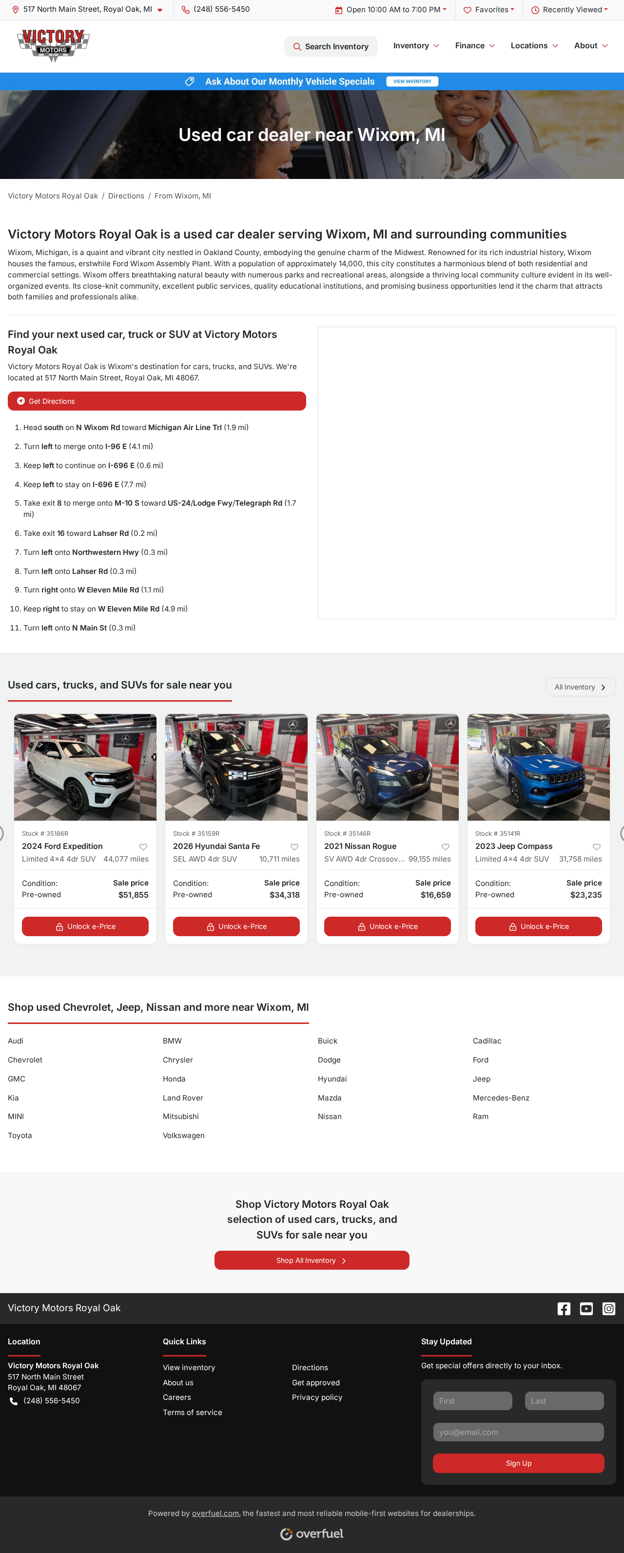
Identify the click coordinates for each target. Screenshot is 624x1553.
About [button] (586, 45)
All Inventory (575, 687)
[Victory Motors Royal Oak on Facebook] (560, 1308)
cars (201, 366)
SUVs (263, 366)
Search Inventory (337, 46)
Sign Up (519, 1463)
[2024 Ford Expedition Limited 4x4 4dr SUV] (85, 767)
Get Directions (52, 401)
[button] (91, 9)
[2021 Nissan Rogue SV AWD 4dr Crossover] (387, 767)
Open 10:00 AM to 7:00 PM (394, 9)
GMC (16, 1078)
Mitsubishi (181, 1116)
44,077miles (126, 859)
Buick (327, 1040)
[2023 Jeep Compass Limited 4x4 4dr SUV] (539, 767)
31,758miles (580, 859)
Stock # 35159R (196, 833)
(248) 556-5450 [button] (222, 9)
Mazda (330, 1097)
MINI (16, 1116)
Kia (13, 1097)
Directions (310, 1367)
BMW (172, 1040)
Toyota (20, 1135)
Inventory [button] (411, 45)
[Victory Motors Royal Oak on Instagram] (605, 1308)
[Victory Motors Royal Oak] (53, 46)
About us (178, 1382)
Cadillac (487, 1040)
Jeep (481, 1078)
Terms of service (192, 1412)
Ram (480, 1116)
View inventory (189, 1367)
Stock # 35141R (497, 833)
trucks (223, 366)
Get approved (316, 1382)
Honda (174, 1078)
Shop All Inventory (306, 1260)
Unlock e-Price (91, 926)
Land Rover (183, 1097)
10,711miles (279, 859)
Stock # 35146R (347, 833)
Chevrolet (25, 1059)
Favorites (491, 9)
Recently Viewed (572, 9)
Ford (480, 1059)
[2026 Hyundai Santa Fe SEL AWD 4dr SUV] (236, 767)
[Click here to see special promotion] (312, 80)
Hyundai (332, 1078)
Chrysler (178, 1059)
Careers (177, 1397)
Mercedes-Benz (501, 1097)
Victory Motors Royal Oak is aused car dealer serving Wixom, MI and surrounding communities (287, 234)
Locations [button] (529, 45)
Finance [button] (470, 45)
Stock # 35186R (45, 833)
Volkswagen (184, 1135)
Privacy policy (317, 1397)
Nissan (330, 1116)
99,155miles (430, 859)
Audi (15, 1040)
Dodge (329, 1059)
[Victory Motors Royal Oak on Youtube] (582, 1308)
